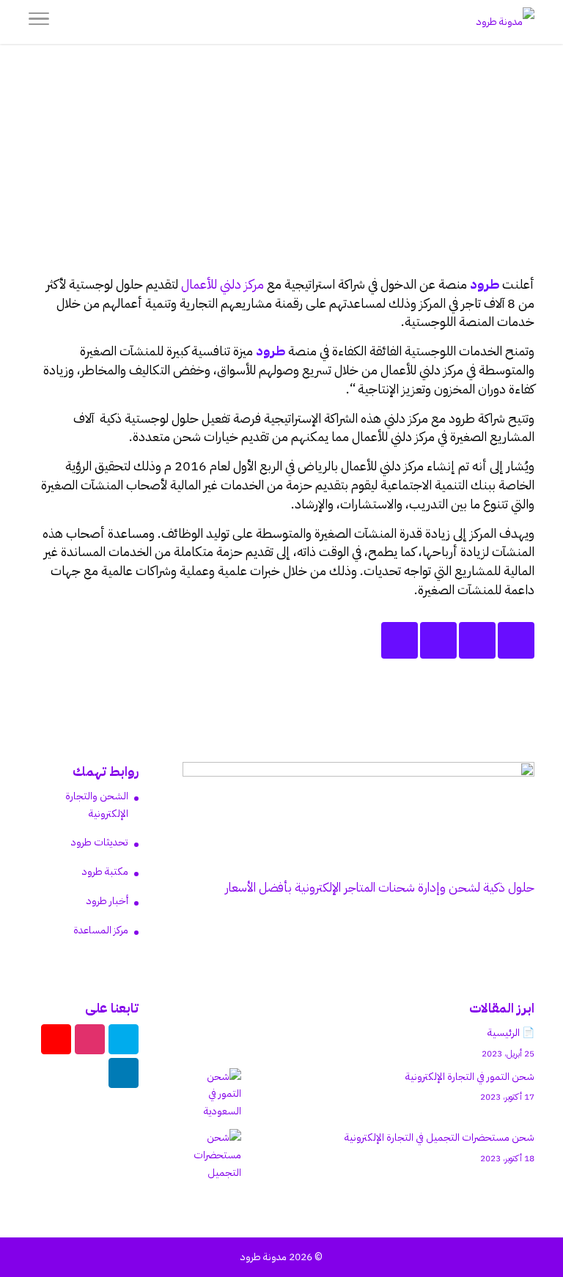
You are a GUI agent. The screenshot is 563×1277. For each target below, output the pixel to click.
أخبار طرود (364, 202)
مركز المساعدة (100, 930)
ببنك (483, 485)
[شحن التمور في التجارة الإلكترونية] (212, 1094)
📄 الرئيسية (510, 1032)
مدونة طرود (263, 1257)
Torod (433, 185)
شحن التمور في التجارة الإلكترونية (469, 1076)
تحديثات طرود (99, 842)
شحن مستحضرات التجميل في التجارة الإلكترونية (439, 1137)
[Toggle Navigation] (39, 22)
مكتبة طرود (105, 871)
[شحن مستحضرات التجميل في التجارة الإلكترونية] (212, 1155)
